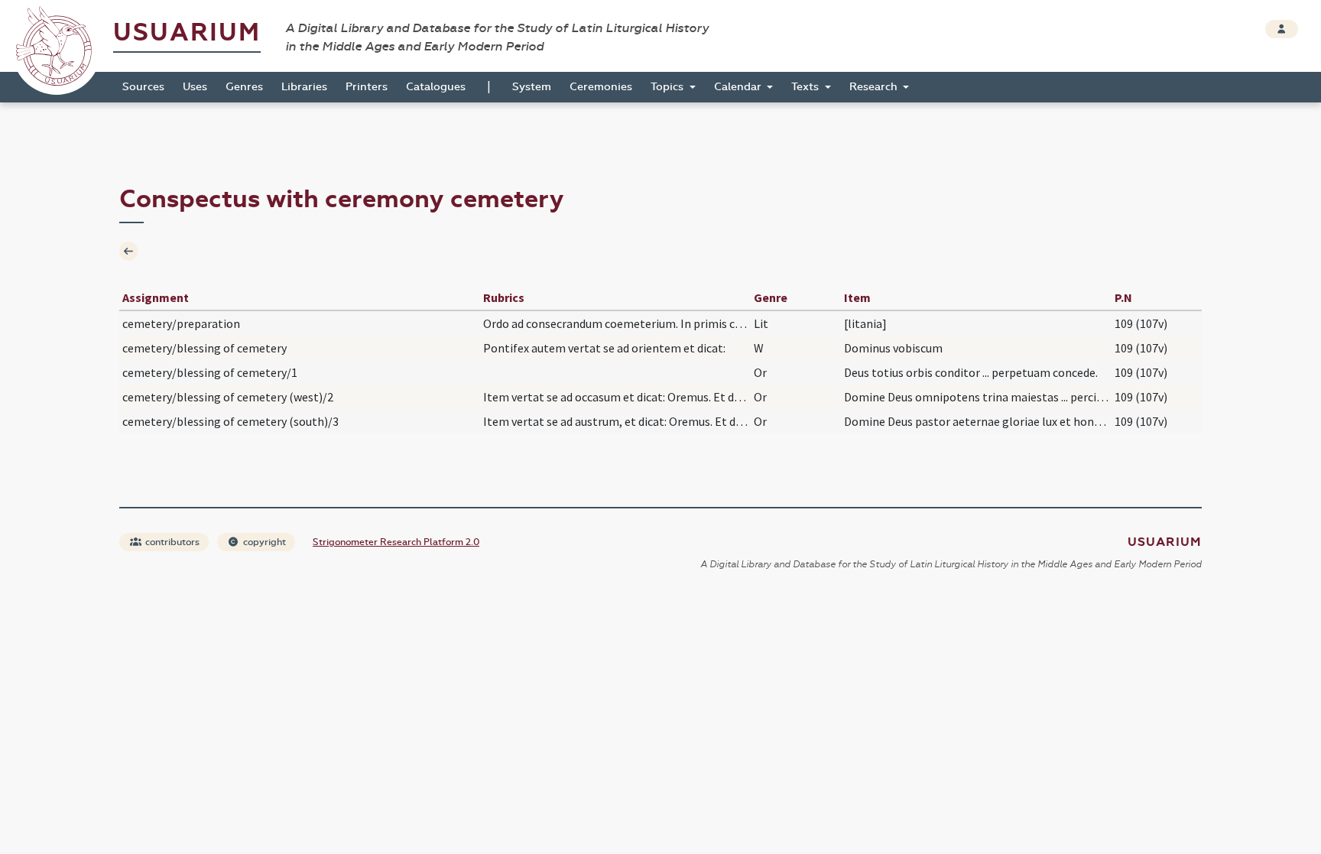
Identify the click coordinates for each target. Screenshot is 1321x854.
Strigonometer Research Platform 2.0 (396, 542)
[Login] (1281, 29)
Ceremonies (601, 86)
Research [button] (875, 86)
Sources (143, 86)
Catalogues (436, 86)
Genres (244, 86)
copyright (263, 542)
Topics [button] (668, 86)
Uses (195, 86)
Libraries (304, 86)
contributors (171, 542)
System (531, 86)
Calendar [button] (739, 86)
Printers (367, 86)
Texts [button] (806, 86)
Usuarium (187, 32)
